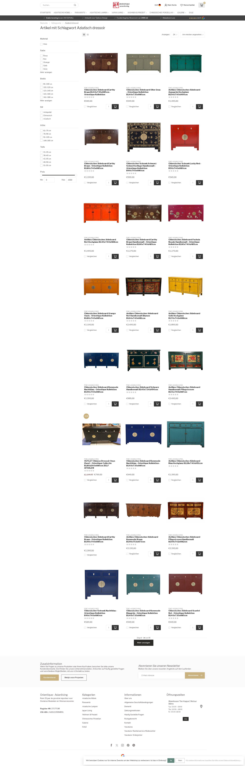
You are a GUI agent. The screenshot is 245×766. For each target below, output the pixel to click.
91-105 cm (47, 137)
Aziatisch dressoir (72, 23)
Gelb (45, 66)
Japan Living (117, 12)
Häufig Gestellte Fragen (134, 714)
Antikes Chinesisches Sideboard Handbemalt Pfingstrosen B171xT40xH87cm (184, 389)
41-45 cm (47, 159)
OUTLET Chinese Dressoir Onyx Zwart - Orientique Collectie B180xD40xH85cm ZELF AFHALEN (99, 464)
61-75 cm (47, 131)
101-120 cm (48, 87)
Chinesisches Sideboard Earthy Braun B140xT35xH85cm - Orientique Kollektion (99, 92)
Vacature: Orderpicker (133, 735)
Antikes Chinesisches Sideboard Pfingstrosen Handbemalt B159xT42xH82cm (184, 539)
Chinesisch (47, 115)
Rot (44, 59)
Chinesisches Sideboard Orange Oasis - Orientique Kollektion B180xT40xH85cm (100, 315)
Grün (45, 69)
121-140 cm (48, 91)
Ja (171, 760)
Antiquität (47, 112)
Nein (180, 760)
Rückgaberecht (130, 719)
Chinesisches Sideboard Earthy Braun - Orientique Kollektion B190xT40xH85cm (99, 539)
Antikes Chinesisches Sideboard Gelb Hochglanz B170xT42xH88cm (184, 315)
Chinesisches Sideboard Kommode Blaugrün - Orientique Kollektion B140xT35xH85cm (143, 613)
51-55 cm (47, 165)
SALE (191, 12)
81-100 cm (47, 84)
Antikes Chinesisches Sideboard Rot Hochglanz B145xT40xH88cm (101, 240)
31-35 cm (47, 152)
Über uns (128, 698)
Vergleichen (92, 107)
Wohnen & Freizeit (136, 12)
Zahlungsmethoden (132, 710)
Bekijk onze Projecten (74, 677)
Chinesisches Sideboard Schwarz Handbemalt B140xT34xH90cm (142, 388)
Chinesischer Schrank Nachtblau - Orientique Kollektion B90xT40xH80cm (100, 613)
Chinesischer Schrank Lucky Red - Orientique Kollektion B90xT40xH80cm (184, 165)
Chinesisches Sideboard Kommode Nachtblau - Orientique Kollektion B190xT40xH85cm (101, 389)
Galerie (180, 12)
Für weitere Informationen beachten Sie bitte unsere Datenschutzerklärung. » (213, 760)
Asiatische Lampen (98, 12)
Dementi (127, 706)
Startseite (45, 12)
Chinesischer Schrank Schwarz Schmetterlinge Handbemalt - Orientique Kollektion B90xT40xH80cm (141, 167)
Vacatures (128, 727)
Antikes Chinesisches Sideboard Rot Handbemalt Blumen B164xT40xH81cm (142, 315)
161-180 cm (48, 97)
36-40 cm (47, 155)
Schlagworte (56, 23)
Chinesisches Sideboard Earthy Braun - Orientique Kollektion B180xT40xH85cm (99, 165)
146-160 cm (48, 140)
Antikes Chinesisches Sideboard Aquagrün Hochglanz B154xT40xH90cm (184, 92)
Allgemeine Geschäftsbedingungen (138, 702)
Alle (185, 719)
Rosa (45, 56)
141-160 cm (48, 94)
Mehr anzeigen (46, 72)
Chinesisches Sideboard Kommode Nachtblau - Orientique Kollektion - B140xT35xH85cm (143, 463)
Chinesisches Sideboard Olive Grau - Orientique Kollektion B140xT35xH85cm (143, 92)
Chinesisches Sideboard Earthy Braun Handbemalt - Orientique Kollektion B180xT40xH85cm (141, 241)
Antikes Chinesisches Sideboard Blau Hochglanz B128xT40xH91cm (185, 462)
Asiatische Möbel (62, 12)
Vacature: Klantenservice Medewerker (139, 731)
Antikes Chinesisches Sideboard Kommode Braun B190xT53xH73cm (142, 539)
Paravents (80, 12)
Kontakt (127, 723)
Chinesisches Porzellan (161, 12)
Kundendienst (50, 677)
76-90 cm (47, 134)
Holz (45, 44)
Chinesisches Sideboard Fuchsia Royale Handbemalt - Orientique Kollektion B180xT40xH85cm (184, 241)
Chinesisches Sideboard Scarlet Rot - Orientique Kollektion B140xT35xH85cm (184, 613)
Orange (46, 62)
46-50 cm (47, 162)
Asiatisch (47, 119)
